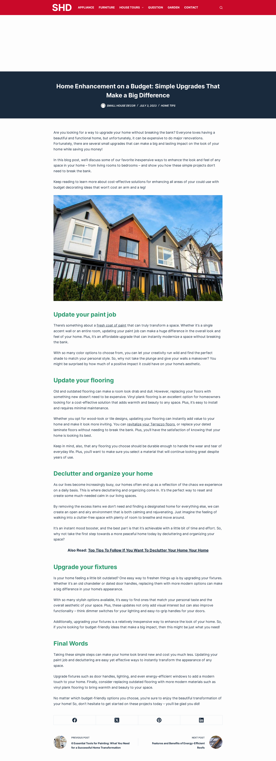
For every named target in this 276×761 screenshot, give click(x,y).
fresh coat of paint (111, 325)
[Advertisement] (138, 43)
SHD (62, 7)
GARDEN (173, 7)
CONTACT (191, 7)
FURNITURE (107, 7)
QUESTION (155, 7)
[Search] (221, 7)
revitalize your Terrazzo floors (151, 424)
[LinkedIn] (201, 720)
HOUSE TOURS (129, 7)
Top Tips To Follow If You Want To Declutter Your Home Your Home (148, 550)
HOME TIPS (168, 105)
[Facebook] (75, 720)
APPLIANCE (86, 7)
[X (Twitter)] (117, 720)
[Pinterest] (159, 720)
